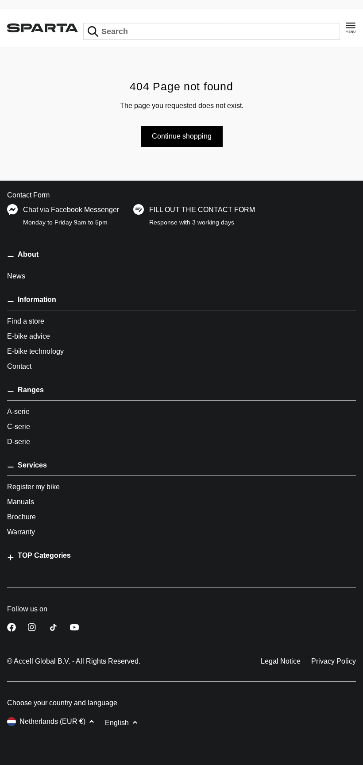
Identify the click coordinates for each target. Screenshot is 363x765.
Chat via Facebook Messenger (71, 209)
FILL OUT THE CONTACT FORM (202, 209)
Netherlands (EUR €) (52, 721)
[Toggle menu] (350, 28)
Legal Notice (281, 661)
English (117, 722)
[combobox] (211, 31)
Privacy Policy (333, 661)
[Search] (93, 31)
